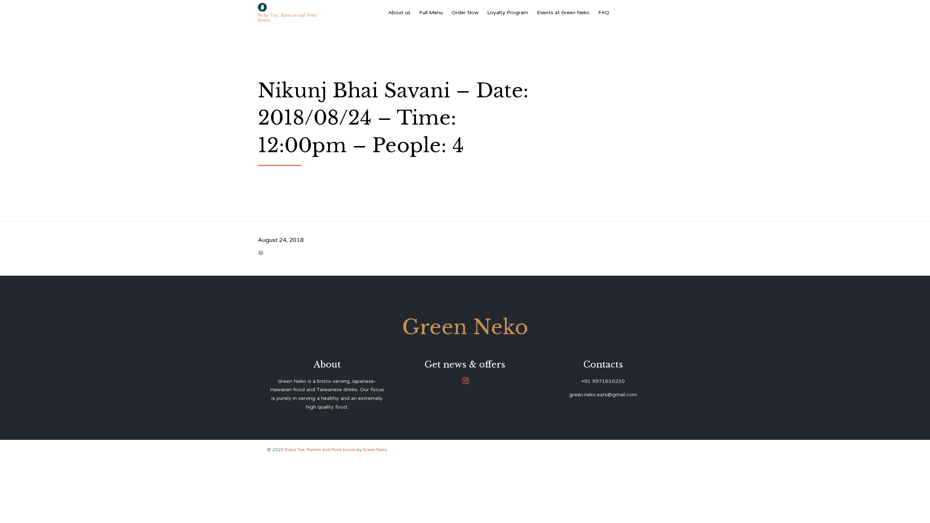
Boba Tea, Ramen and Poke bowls (320, 449)
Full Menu (431, 12)
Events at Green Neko (563, 12)
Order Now (465, 12)
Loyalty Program (507, 12)
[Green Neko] (289, 7)
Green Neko (375, 449)
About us (399, 12)
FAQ (603, 12)
